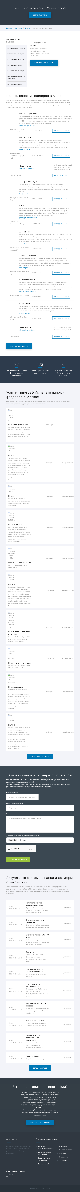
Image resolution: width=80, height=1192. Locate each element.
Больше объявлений (40, 756)
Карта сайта (63, 1160)
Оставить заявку (40, 15)
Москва (28, 28)
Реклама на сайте (44, 1164)
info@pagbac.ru (11, 1174)
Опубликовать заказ (18, 859)
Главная (9, 28)
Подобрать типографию (44, 63)
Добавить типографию (40, 1122)
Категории (18, 28)
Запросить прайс (61, 131)
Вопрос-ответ (63, 1146)
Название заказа (12, 792)
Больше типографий (19, 346)
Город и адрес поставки (14, 803)
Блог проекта (63, 1157)
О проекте (62, 1153)
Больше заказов (40, 1068)
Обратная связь (11, 1177)
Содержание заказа (13, 814)
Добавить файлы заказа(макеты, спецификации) (23, 835)
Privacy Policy (45, 1188)
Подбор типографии (65, 1150)
